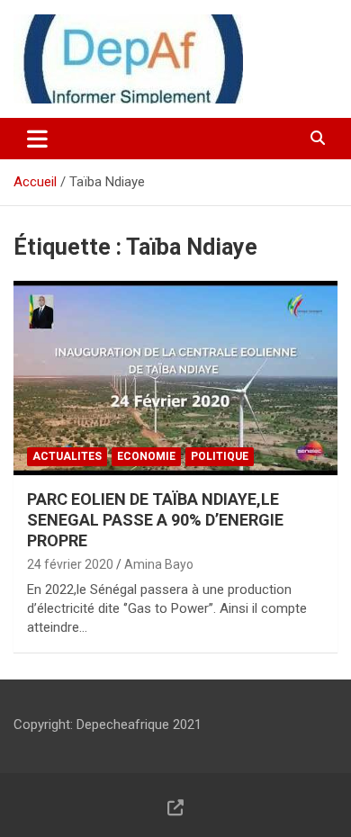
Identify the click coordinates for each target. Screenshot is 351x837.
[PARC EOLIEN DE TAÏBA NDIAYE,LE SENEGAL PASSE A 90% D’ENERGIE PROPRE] (175, 377)
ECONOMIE (146, 456)
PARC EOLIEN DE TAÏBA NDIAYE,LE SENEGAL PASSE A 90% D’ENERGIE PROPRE (155, 520)
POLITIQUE (219, 456)
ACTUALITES (67, 456)
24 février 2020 (70, 564)
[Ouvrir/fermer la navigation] (37, 138)
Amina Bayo (159, 564)
